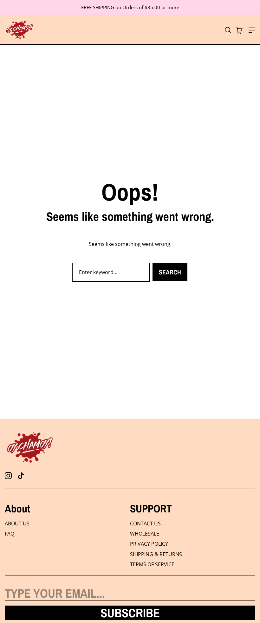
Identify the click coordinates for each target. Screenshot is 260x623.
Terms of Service (152, 564)
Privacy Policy (149, 543)
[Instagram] (8, 475)
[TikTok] (20, 475)
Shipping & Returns (156, 554)
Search (170, 272)
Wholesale (144, 533)
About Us (17, 523)
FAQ (9, 533)
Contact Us (145, 523)
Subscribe (130, 613)
